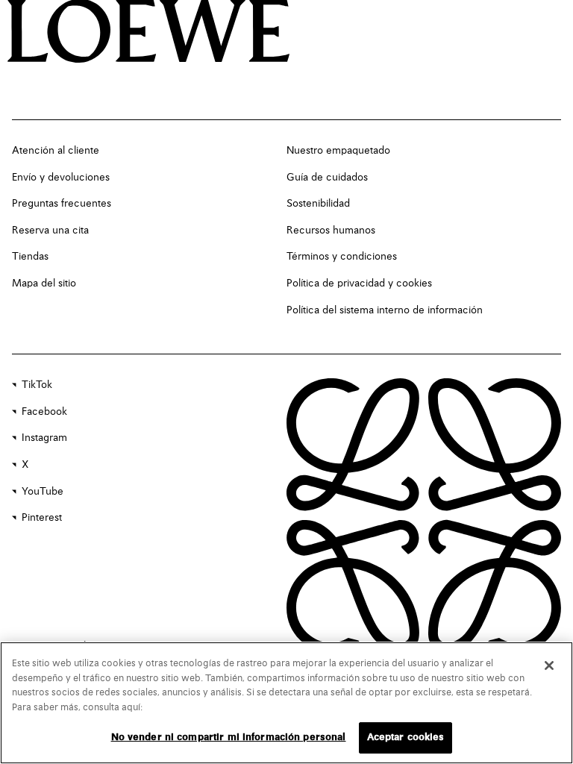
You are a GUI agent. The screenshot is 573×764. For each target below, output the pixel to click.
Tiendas (30, 256)
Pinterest (42, 518)
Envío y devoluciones (61, 177)
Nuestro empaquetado (338, 150)
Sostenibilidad (318, 203)
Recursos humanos (330, 230)
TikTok (37, 385)
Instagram (44, 438)
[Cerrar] (549, 665)
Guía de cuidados (327, 177)
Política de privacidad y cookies (359, 283)
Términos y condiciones (341, 256)
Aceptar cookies (406, 737)
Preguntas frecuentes (61, 203)
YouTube (42, 491)
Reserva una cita (50, 230)
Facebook (44, 412)
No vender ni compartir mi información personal (228, 737)
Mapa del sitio (44, 283)
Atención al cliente (55, 150)
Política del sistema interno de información (384, 310)
